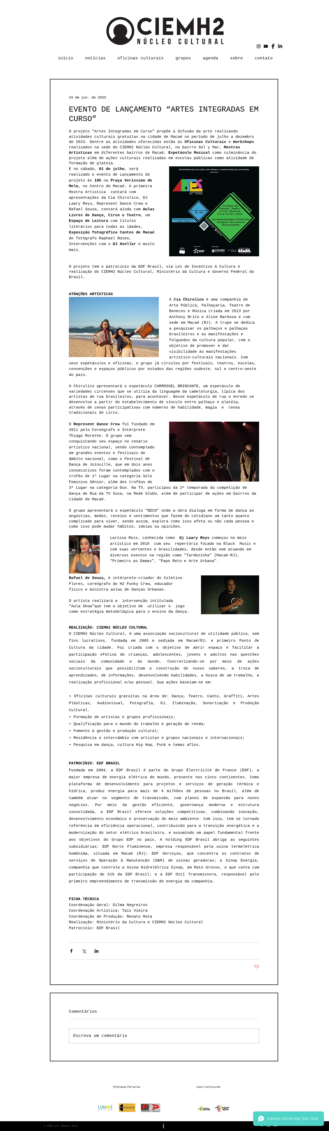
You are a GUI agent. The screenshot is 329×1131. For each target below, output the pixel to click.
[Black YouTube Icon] (265, 46)
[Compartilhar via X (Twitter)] (83, 950)
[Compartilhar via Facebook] (71, 950)
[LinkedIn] (280, 46)
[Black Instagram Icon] (258, 46)
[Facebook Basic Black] (273, 46)
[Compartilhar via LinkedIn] (96, 950)
